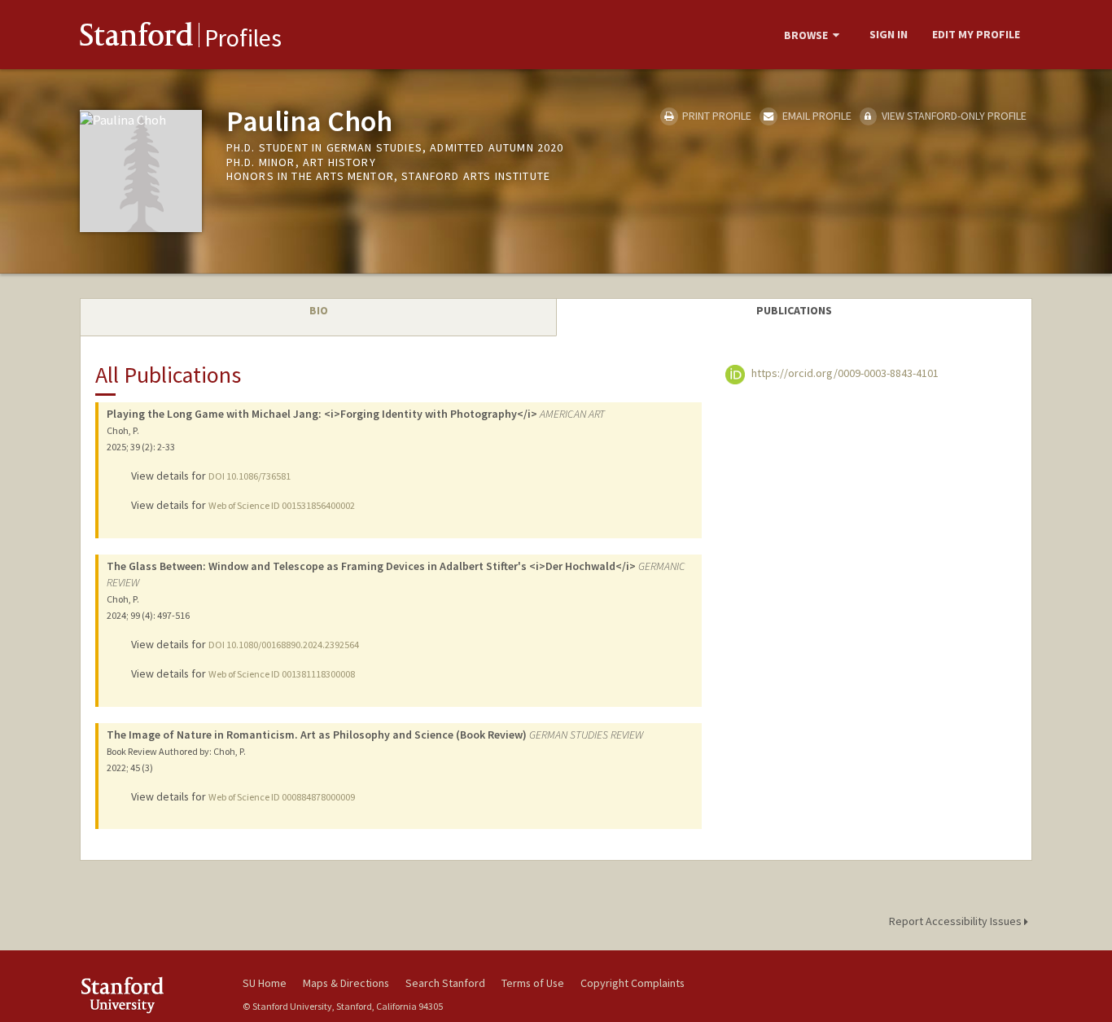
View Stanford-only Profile (953, 115)
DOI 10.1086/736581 (249, 476)
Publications (794, 310)
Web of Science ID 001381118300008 (281, 674)
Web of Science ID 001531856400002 (281, 505)
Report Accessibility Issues (956, 921)
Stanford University (149, 995)
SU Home (265, 983)
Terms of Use (532, 983)
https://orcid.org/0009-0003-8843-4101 (844, 373)
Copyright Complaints (632, 983)
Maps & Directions (346, 983)
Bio (318, 310)
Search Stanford (445, 983)
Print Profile (715, 115)
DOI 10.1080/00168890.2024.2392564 (283, 644)
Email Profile (815, 115)
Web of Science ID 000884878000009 (281, 797)
